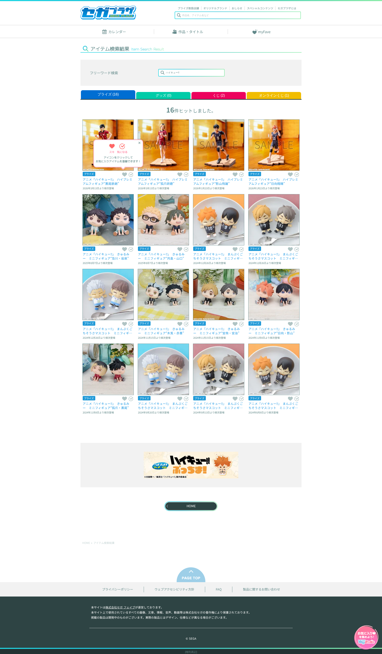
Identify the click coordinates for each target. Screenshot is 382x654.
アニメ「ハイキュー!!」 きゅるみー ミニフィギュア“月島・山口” (161, 256)
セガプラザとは (287, 8)
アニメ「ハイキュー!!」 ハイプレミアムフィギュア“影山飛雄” (218, 181)
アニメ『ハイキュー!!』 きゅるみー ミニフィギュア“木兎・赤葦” (161, 331)
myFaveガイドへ (366, 637)
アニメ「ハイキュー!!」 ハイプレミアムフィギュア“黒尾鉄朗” (107, 181)
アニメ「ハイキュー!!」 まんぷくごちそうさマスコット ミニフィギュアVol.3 (107, 331)
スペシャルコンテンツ (260, 8)
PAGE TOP (191, 574)
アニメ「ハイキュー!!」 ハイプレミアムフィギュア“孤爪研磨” (163, 181)
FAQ (219, 589)
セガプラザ (108, 13)
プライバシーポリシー (117, 589)
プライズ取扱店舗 (188, 8)
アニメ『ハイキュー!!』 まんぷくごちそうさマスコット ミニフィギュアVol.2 (218, 405)
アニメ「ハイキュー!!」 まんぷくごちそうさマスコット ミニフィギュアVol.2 (273, 256)
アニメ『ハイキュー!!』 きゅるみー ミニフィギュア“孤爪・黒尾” (106, 405)
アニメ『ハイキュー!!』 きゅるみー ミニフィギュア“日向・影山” (271, 331)
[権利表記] (191, 652)
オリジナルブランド (215, 8)
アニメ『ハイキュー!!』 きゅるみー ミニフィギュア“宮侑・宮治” (216, 331)
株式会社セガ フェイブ (120, 607)
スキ (124, 174)
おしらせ (237, 8)
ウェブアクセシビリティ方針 (174, 589)
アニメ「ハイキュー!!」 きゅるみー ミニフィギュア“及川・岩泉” (106, 256)
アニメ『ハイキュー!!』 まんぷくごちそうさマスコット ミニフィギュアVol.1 (273, 405)
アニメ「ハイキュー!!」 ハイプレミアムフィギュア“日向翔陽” (273, 181)
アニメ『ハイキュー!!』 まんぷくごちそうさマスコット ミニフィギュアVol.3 (163, 405)
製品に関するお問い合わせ (261, 589)
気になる (131, 174)
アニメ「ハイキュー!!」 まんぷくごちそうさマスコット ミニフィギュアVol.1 (218, 256)
